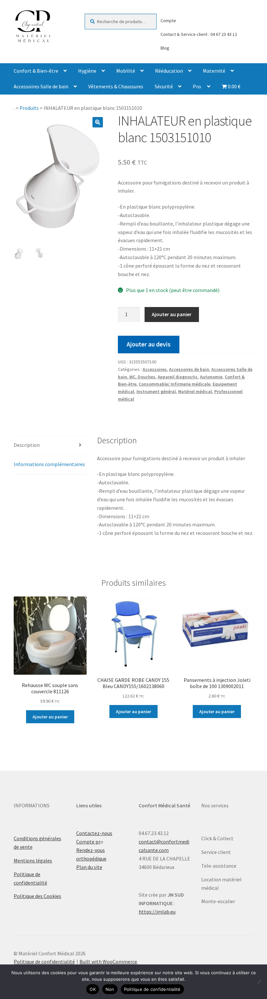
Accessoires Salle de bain (41, 86)
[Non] (259, 981)
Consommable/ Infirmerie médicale (174, 384)
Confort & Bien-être (36, 70)
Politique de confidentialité (44, 961)
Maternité (214, 70)
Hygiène (87, 70)
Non (109, 989)
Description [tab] (27, 445)
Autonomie (211, 377)
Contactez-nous (94, 833)
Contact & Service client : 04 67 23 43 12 (199, 34)
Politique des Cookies (37, 896)
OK (93, 989)
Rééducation (169, 70)
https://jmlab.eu (157, 911)
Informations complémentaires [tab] (49, 464)
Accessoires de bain (189, 369)
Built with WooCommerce (108, 961)
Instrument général (156, 391)
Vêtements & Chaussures (115, 86)
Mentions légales (33, 860)
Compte (168, 20)
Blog (165, 48)
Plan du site (89, 867)
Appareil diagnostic (178, 377)
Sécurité (164, 86)
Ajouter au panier (171, 314)
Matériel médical (195, 391)
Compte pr (88, 841)
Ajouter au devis (149, 344)
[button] (97, 122)
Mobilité (125, 70)
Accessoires (155, 369)
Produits (29, 108)
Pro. (197, 86)
